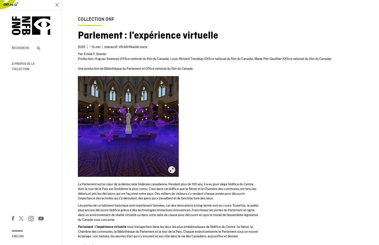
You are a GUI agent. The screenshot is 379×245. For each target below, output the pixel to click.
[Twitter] (21, 219)
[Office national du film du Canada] (31, 25)
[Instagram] (31, 219)
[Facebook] (13, 219)
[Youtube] (41, 219)
